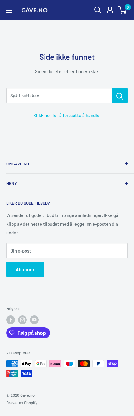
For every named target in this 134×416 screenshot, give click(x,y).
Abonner (25, 269)
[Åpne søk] (97, 10)
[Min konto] (110, 10)
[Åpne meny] (9, 10)
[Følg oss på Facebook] (10, 319)
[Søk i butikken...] (120, 95)
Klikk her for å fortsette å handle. (67, 115)
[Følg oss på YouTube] (34, 319)
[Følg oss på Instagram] (22, 319)
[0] (123, 10)
